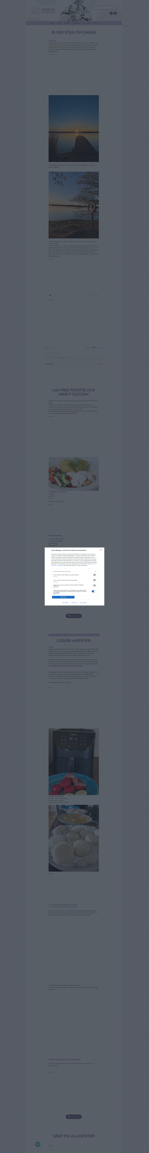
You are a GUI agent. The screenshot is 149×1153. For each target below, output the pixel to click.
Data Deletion (65, 602)
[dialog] (74, 576)
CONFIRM (63, 597)
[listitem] (74, 571)
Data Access (74, 602)
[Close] (101, 550)
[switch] (94, 575)
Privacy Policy (83, 602)
